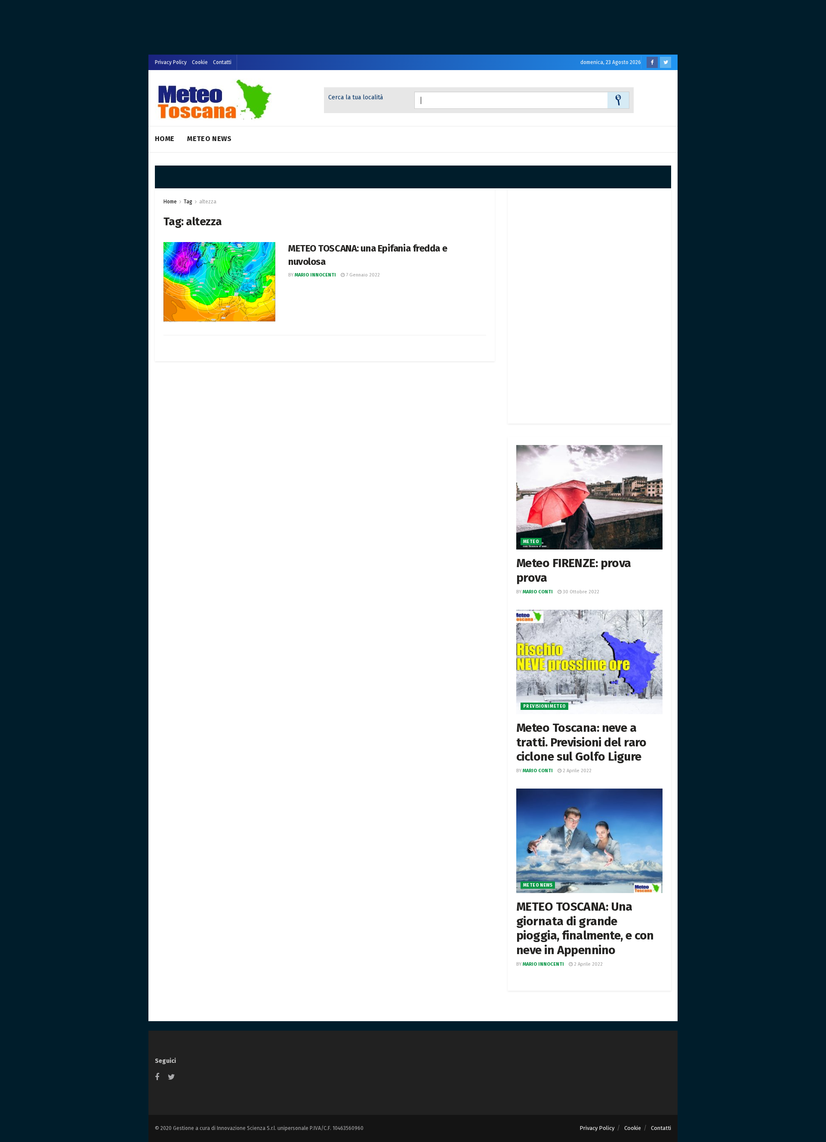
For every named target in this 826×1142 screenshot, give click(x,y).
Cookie (200, 62)
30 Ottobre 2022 (580, 592)
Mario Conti (538, 592)
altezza (207, 202)
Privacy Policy (171, 62)
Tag (188, 202)
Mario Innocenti (315, 275)
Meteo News (209, 139)
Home (164, 139)
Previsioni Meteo (544, 706)
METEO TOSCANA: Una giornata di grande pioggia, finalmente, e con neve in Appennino (584, 928)
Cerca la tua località (355, 97)
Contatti (222, 62)
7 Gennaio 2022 (362, 275)
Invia (618, 100)
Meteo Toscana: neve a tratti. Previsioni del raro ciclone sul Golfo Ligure (581, 742)
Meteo (531, 541)
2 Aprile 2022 (576, 771)
